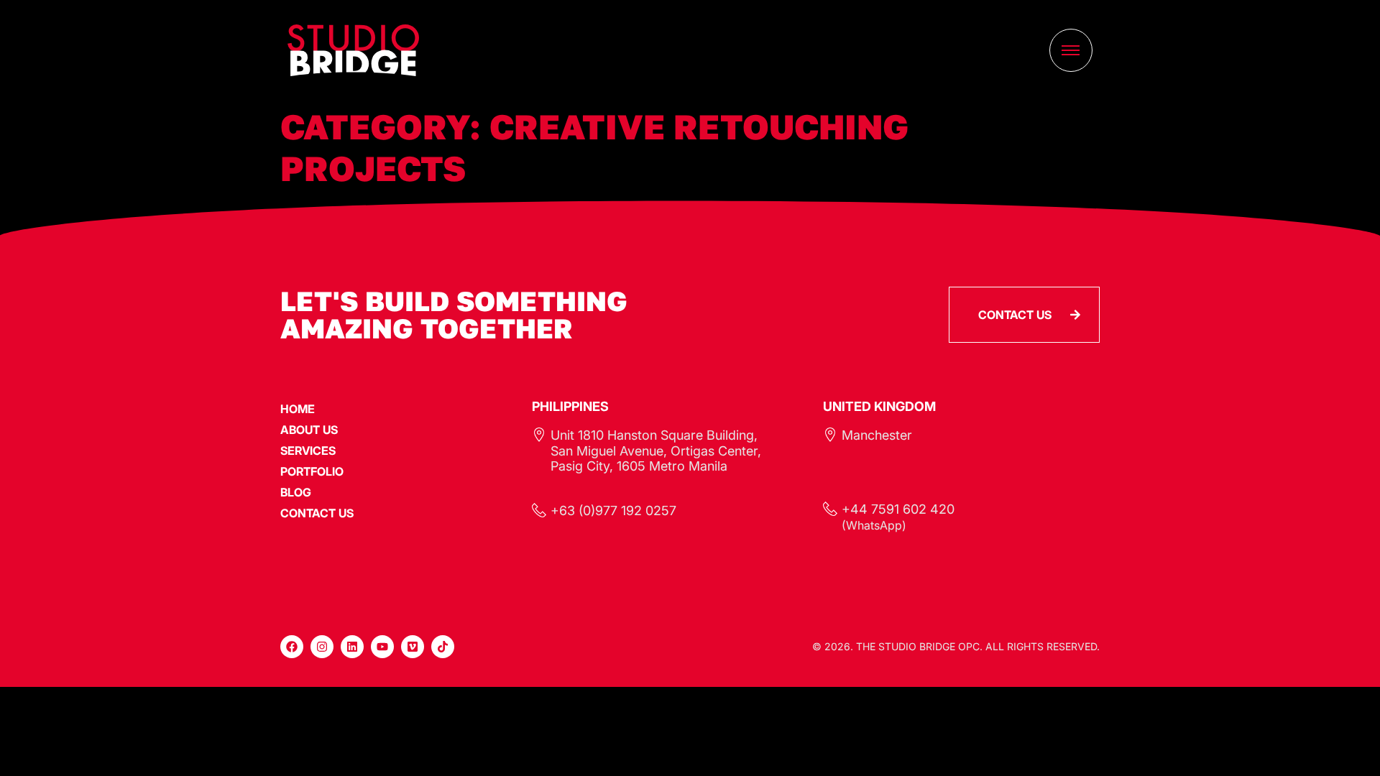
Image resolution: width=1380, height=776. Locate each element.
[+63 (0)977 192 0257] (539, 510)
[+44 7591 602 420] (830, 509)
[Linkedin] (352, 646)
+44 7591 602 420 (898, 509)
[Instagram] (322, 646)
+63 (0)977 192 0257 (613, 510)
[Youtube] (382, 646)
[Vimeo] (412, 646)
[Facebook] (291, 646)
